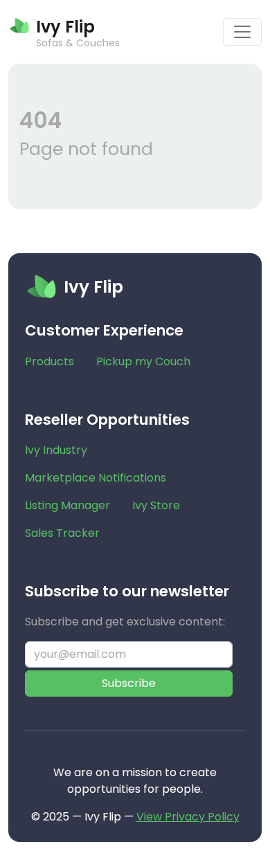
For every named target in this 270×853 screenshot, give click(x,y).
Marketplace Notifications (95, 478)
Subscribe (129, 683)
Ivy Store (156, 505)
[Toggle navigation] (242, 32)
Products (49, 361)
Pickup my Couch (143, 361)
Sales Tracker (62, 533)
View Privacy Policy (188, 817)
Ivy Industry (56, 450)
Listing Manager (67, 505)
